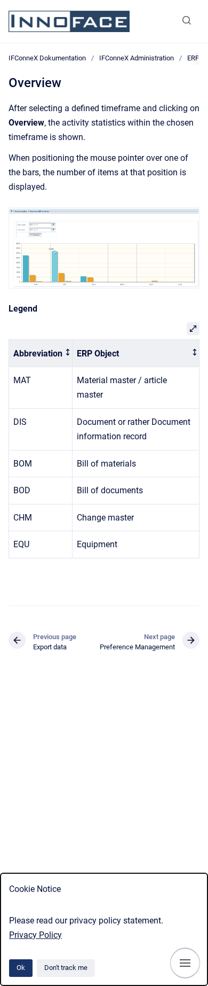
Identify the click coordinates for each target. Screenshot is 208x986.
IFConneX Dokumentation (47, 58)
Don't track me (65, 968)
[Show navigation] (185, 963)
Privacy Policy (35, 935)
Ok (21, 968)
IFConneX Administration (136, 58)
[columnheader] (41, 353)
